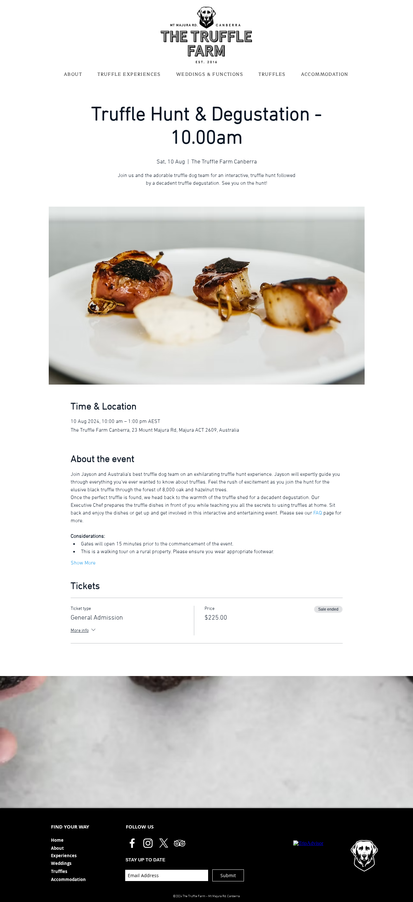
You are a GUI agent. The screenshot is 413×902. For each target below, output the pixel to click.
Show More (83, 563)
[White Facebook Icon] (132, 843)
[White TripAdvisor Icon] (179, 843)
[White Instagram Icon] (148, 843)
